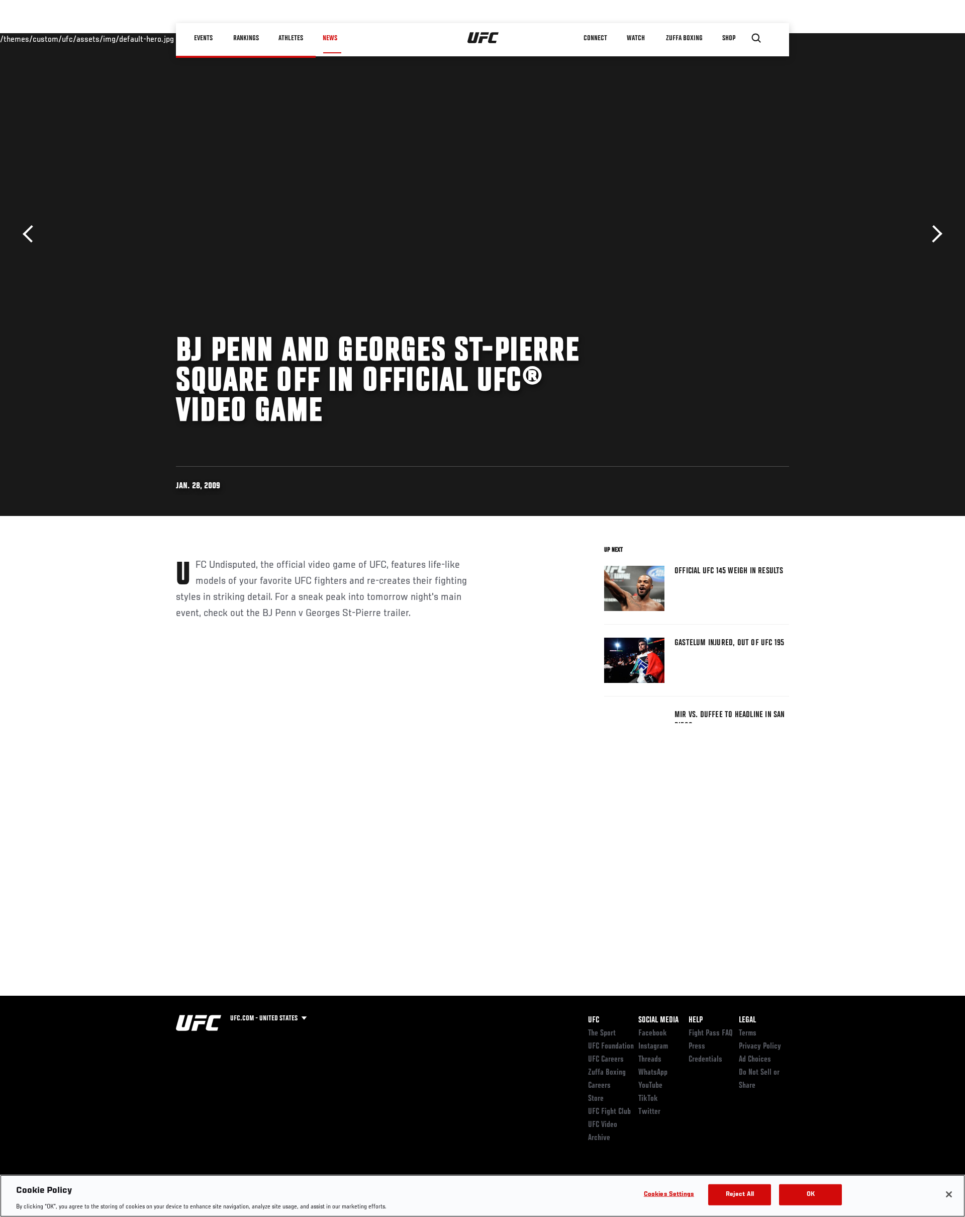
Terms (747, 1033)
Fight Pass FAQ (711, 1033)
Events (203, 38)
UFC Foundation (611, 1046)
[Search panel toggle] (756, 38)
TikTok (648, 1098)
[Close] (949, 1194)
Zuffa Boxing (684, 38)
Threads (649, 1059)
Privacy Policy (760, 1046)
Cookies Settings (669, 1194)
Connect (595, 38)
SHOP (728, 38)
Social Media (658, 1020)
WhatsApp (652, 1072)
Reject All (740, 1194)
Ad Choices (755, 1059)
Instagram (653, 1046)
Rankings (246, 38)
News (330, 38)
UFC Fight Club (609, 1111)
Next (933, 234)
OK (811, 1194)
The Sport (602, 1033)
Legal (747, 1020)
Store (596, 1098)
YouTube (650, 1085)
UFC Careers (606, 1059)
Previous (31, 234)
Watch (636, 38)
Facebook (652, 1033)
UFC (593, 1020)
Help (696, 1020)
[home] (483, 38)
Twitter (649, 1111)
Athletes (290, 38)
